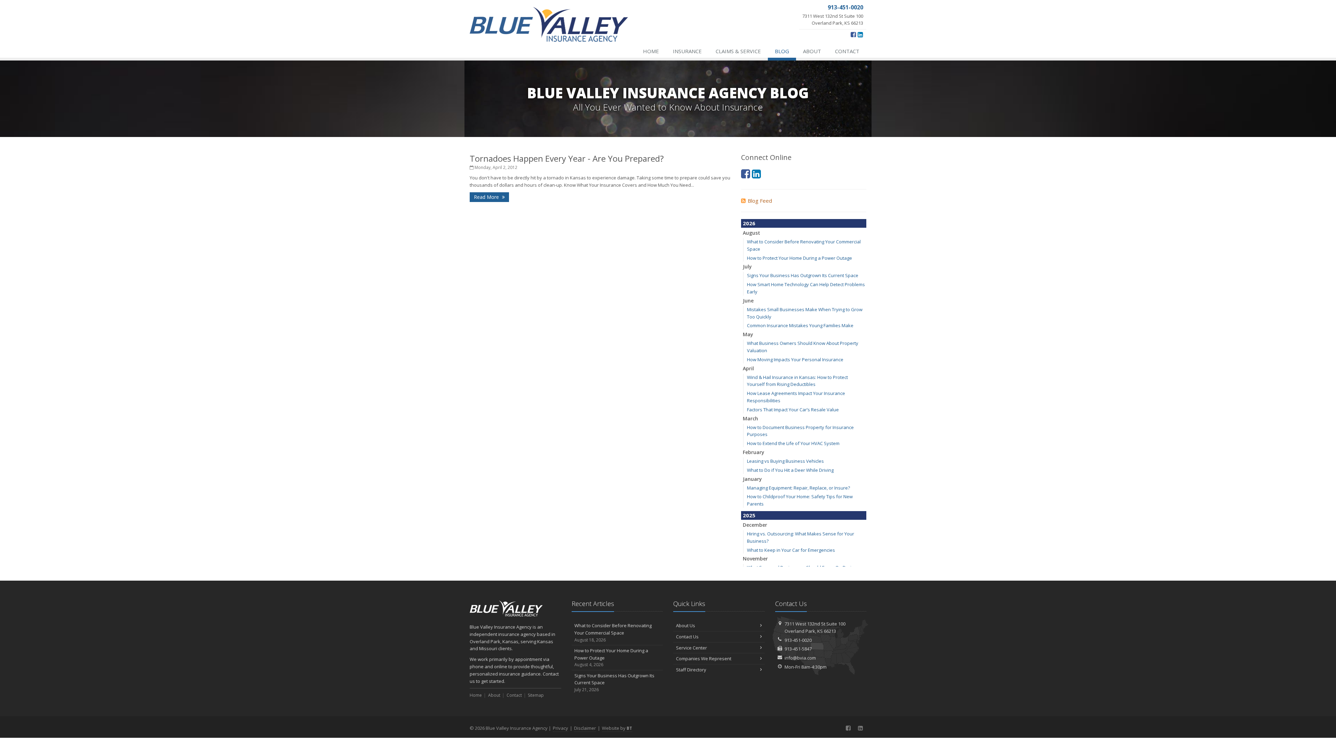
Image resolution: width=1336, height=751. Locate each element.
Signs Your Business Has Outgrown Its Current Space (802, 275)
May (748, 334)
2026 (749, 223)
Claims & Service (738, 51)
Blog (782, 51)
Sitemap (536, 695)
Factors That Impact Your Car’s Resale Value (793, 409)
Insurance (687, 51)
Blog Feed (760, 200)
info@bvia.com (800, 658)
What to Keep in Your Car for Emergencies (791, 550)
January (752, 479)
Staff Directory (691, 670)
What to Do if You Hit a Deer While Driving (790, 470)
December (755, 525)
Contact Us (687, 636)
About (812, 51)
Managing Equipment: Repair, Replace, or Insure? (798, 488)
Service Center (691, 648)
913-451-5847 (798, 649)
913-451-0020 (798, 640)
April (748, 368)
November (755, 558)
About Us (685, 625)
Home (651, 51)
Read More (487, 197)
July (747, 266)
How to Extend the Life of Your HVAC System (793, 443)
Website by (617, 728)
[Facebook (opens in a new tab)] (853, 34)
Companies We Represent (703, 658)
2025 (749, 515)
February (753, 452)
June (748, 300)
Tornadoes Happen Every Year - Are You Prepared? (567, 158)
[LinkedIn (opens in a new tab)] (860, 34)
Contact (847, 51)
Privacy (560, 728)
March (750, 418)
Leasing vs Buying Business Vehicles (785, 461)
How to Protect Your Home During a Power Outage (799, 258)
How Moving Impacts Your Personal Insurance (795, 359)
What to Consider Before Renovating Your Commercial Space (613, 632)
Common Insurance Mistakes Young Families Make (800, 325)
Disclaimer (585, 728)
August (751, 232)
